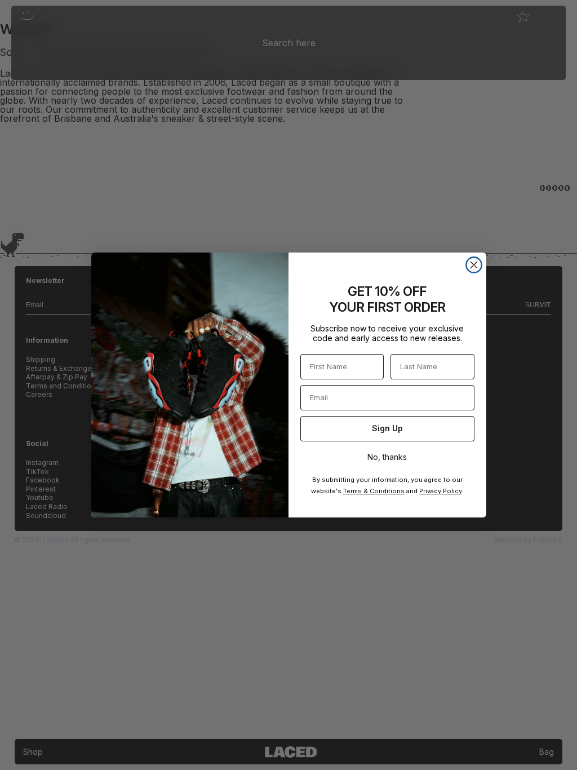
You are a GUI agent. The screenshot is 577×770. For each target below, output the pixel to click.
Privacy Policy (440, 491)
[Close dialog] (474, 265)
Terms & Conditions (374, 491)
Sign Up (387, 428)
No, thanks (387, 457)
